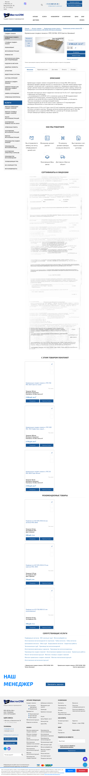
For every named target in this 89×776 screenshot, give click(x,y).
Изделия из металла (11, 63)
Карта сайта (76, 730)
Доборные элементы (11, 67)
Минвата (29, 38)
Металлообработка (11, 168)
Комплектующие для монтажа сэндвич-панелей (12, 88)
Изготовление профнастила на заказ (12, 122)
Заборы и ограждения (12, 93)
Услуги (44, 16)
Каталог (35, 16)
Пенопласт (28, 41)
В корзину (76, 52)
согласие (62, 772)
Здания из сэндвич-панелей (11, 82)
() (68, 4)
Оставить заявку (10, 739)
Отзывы (73, 69)
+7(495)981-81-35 (9, 729)
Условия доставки (63, 720)
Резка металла (45, 753)
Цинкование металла (32, 643)
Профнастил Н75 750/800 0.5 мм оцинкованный (36, 610)
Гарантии (75, 720)
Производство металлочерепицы (11, 146)
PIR (29, 43)
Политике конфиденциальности (52, 774)
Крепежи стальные (46, 712)
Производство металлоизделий (10, 157)
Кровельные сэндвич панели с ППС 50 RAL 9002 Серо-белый (38, 472)
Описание (30, 69)
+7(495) (53, 4)
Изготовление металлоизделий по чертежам (39, 641)
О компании (66, 16)
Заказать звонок (74, 2)
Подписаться (71, 750)
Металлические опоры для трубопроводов (12, 59)
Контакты (61, 703)
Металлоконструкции (12, 51)
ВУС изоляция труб (11, 165)
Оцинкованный (34, 714)
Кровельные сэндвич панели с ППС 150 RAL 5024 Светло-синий (38, 383)
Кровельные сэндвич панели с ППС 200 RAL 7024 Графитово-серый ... (39, 428)
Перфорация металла (32, 638)
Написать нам (10, 743)
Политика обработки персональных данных (78, 710)
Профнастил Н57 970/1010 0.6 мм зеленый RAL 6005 (37, 521)
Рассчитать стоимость (74, 5)
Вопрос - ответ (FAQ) (78, 723)
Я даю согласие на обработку (67, 746)
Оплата (82, 20)
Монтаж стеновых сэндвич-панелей (11, 112)
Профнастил (9, 54)
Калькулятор (55, 16)
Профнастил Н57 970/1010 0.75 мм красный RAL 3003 (37, 566)
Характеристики (42, 69)
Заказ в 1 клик (76, 55)
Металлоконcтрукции (33, 720)
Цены (76, 16)
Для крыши (33, 717)
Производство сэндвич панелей (12, 141)
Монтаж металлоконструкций (12, 136)
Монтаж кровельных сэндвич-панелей (11, 107)
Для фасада (33, 715)
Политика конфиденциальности (78, 706)
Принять (70, 770)
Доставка (36, 20)
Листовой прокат (46, 756)
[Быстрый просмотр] (79, 47)
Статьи (60, 730)
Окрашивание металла (55, 643)
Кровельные (33, 709)
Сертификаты (62, 708)
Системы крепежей (11, 78)
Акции (42, 716)
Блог (82, 16)
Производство (62, 705)
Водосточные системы (12, 74)
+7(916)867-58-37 (9, 731)
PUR (28, 46)
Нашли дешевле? (72, 59)
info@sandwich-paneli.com (55, 6)
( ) (74, 4)
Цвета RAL (44, 723)
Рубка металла (60, 641)
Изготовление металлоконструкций (12, 131)
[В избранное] (83, 47)
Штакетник (8, 70)
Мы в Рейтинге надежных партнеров (64, 713)
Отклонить (82, 770)
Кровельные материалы (12, 97)
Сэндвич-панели (10, 33)
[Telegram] (85, 765)
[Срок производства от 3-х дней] (49, 45)
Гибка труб (43, 643)
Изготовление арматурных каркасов (12, 151)
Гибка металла (71, 641)
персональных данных (66, 747)
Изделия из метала (32, 722)
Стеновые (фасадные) (33, 706)
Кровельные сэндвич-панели (12, 37)
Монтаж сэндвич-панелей (46, 750)
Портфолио (61, 732)
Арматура (43, 709)
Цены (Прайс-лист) (46, 719)
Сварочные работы (70, 643)
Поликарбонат (9, 47)
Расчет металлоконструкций (12, 117)
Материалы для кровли (45, 706)
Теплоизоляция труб (11, 161)
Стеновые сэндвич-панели (11, 43)
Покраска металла (46, 758)
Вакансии (75, 703)
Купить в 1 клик (46, 401)
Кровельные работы (11, 127)
